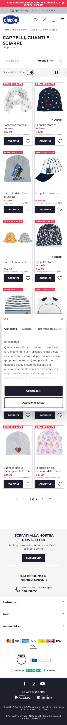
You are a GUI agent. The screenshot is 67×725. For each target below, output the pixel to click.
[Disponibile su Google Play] (23, 697)
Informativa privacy (16, 716)
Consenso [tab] (10, 328)
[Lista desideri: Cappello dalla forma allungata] (28, 209)
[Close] (63, 3)
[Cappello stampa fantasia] (49, 101)
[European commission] (40, 659)
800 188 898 (29, 591)
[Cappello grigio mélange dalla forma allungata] (18, 444)
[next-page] (41, 499)
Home (6, 29)
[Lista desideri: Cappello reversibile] (28, 278)
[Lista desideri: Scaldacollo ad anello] (59, 415)
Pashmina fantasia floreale (15, 126)
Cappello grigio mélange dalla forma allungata (17, 469)
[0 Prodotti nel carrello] (53, 20)
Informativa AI (38, 718)
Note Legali (35, 716)
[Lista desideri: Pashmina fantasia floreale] (28, 141)
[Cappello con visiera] (49, 170)
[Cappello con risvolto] (18, 307)
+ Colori (57, 119)
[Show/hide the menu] (62, 20)
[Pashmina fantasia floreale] (18, 101)
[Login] (44, 20)
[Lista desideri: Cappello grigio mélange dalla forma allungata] (28, 484)
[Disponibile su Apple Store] (44, 697)
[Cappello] (49, 307)
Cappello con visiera (47, 193)
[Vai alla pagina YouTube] (42, 684)
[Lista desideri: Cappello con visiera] (59, 209)
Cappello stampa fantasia (45, 126)
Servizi (7, 614)
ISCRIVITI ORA (33, 557)
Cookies (25, 718)
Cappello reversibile (16, 262)
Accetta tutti (33, 390)
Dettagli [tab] (27, 328)
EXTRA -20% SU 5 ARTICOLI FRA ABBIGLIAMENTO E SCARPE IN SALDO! (33, 3)
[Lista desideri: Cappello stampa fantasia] (59, 141)
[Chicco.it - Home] (11, 19)
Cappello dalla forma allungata (16, 195)
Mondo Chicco (12, 626)
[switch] (30, 72)
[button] (17, 60)
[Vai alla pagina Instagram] (33, 684)
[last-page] (48, 499)
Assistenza (10, 602)
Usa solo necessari (33, 402)
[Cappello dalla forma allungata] (18, 170)
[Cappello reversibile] (18, 238)
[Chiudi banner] (61, 319)
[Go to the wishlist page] (36, 20)
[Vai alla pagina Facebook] (25, 684)
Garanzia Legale (51, 716)
